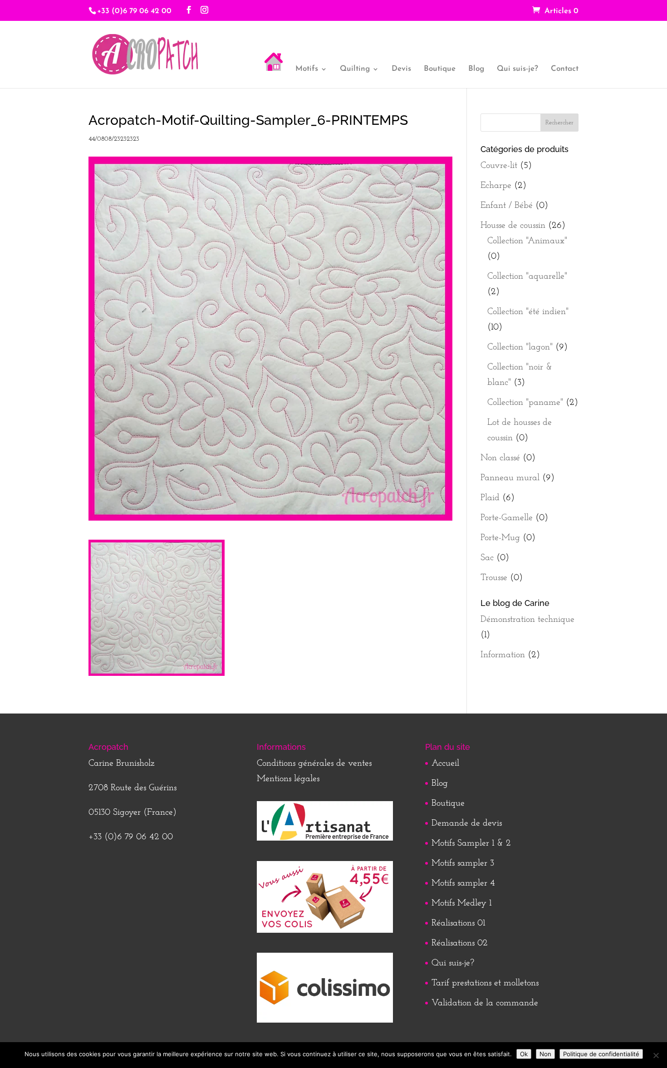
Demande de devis (467, 823)
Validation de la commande (485, 1003)
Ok (524, 1054)
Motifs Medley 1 (461, 903)
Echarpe (496, 185)
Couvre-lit (499, 165)
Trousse (494, 577)
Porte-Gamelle (507, 517)
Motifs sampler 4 (463, 883)
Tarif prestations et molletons (485, 983)
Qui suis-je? (517, 69)
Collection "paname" (525, 402)
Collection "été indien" (528, 311)
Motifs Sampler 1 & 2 (471, 843)
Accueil (445, 763)
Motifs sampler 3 (463, 863)
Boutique (440, 69)
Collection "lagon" (520, 347)
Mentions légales (288, 778)
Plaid (490, 497)
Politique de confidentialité (601, 1054)
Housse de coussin (513, 225)
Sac (487, 557)
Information (503, 655)
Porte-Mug (500, 537)
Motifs (306, 69)
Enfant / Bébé (507, 205)
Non (545, 1054)
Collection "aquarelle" (527, 276)
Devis (401, 69)
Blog (476, 69)
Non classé (500, 458)
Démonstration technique (527, 619)
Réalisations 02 (460, 943)
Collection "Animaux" (527, 241)
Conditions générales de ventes (314, 763)
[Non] (655, 1055)
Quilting (355, 69)
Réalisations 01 (458, 923)
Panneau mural (510, 477)
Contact (565, 69)
